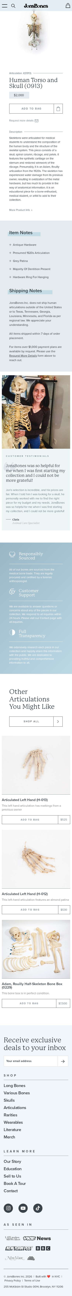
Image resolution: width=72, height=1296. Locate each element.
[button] (68, 5)
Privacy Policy (12, 1280)
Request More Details (23, 356)
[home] (36, 5)
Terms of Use (32, 1280)
